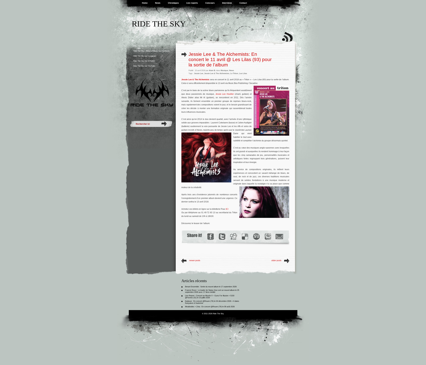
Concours (210, 3)
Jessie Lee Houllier (224, 94)
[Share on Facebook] (210, 236)
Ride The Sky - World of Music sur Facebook (151, 51)
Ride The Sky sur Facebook (144, 46)
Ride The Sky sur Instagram (144, 56)
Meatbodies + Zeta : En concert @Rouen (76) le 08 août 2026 (210, 307)
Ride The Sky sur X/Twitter (144, 61)
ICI (227, 209)
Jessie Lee (198, 73)
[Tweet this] (221, 236)
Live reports (192, 3)
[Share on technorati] (267, 236)
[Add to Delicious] (244, 236)
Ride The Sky (159, 23)
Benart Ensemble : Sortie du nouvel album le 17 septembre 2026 (211, 287)
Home (145, 3)
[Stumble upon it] (256, 236)
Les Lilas (243, 73)
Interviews (227, 3)
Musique (224, 70)
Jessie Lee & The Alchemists (216, 73)
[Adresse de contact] (279, 236)
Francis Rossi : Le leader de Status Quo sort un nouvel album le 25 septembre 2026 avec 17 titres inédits (212, 291)
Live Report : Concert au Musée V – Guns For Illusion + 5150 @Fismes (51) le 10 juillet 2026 (209, 297)
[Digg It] (233, 236)
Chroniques (173, 3)
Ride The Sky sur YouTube (144, 66)
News (157, 3)
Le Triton (234, 73)
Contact (243, 3)
